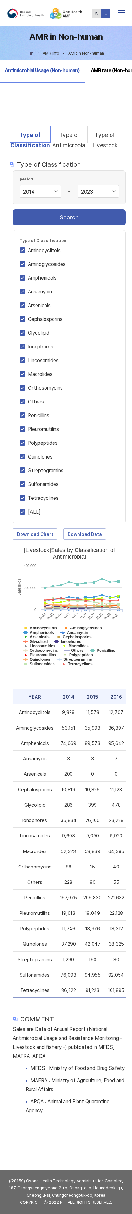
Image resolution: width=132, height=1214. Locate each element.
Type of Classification (30, 136)
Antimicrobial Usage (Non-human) (42, 70)
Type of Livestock (105, 137)
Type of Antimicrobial (69, 137)
